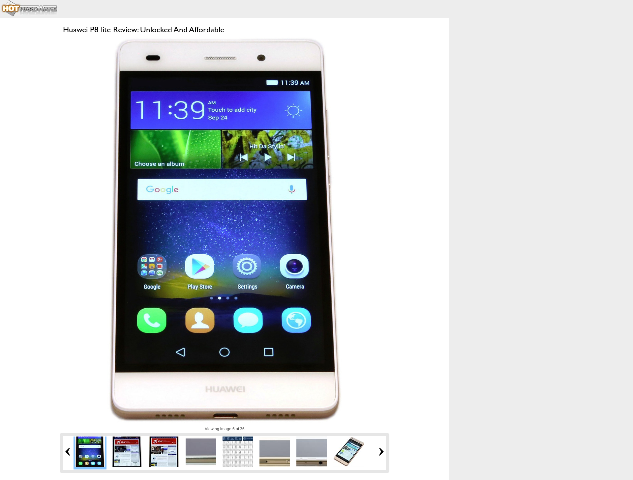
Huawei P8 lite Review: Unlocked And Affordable (143, 29)
